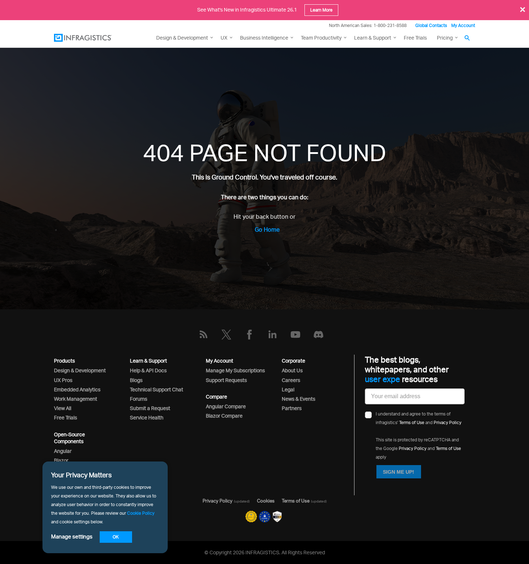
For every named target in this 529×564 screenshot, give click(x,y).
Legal (288, 389)
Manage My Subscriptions (235, 370)
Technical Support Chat (156, 389)
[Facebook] (249, 334)
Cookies (266, 501)
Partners (292, 408)
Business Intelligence (264, 38)
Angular (63, 451)
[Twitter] (226, 334)
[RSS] (203, 334)
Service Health (146, 417)
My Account (463, 25)
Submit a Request (150, 408)
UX (224, 38)
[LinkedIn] (272, 334)
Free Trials (415, 38)
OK (116, 537)
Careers (291, 380)
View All (62, 408)
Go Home (267, 229)
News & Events (298, 399)
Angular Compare (226, 406)
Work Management (75, 399)
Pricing (445, 38)
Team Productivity (321, 38)
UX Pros (63, 380)
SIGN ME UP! (398, 472)
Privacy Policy (447, 422)
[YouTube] (295, 334)
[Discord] (318, 334)
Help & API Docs (148, 370)
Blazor (61, 460)
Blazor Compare (224, 416)
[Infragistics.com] (90, 38)
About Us (292, 370)
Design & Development (80, 370)
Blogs (136, 380)
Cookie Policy (140, 513)
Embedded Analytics (77, 389)
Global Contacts (431, 25)
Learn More (321, 10)
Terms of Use (411, 422)
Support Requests (226, 380)
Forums (138, 399)
